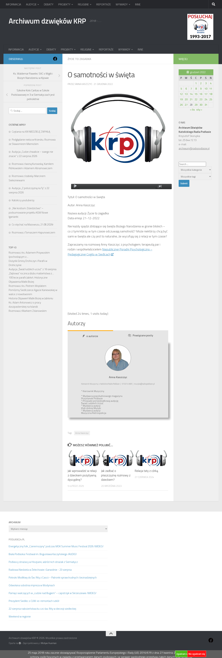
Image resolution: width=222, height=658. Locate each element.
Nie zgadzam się (197, 654)
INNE (137, 4)
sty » (199, 110)
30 (200, 105)
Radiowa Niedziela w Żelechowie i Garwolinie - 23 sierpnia (40, 570)
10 (205, 89)
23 (200, 99)
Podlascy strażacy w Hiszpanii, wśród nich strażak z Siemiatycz (43, 562)
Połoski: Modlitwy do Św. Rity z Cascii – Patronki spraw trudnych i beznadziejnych (53, 577)
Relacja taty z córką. (146, 471)
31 (205, 105)
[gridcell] (118, 275)
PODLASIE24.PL (17, 539)
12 (181, 94)
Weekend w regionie (20, 616)
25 (210, 99)
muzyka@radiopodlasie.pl (144, 383)
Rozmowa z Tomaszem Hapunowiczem (33, 232)
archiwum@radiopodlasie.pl (194, 148)
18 (210, 94)
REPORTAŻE (103, 4)
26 (181, 105)
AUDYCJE (31, 4)
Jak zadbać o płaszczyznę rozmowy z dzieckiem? (115, 475)
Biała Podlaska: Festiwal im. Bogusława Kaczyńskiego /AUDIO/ (43, 554)
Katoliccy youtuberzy (23, 200)
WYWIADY (122, 4)
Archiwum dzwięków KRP (47, 21)
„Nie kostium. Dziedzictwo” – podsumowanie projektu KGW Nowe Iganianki (28, 212)
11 (210, 89)
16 (200, 94)
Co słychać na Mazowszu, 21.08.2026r (32, 224)
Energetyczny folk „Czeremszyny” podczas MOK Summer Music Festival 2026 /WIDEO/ (56, 546)
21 (191, 99)
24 (205, 99)
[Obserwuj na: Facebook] (55, 59)
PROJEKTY (64, 4)
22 (196, 99)
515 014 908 (127, 383)
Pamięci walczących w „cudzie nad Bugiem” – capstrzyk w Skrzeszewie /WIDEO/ (52, 593)
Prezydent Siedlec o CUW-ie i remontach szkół (34, 601)
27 (186, 105)
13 (186, 94)
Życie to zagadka (79, 59)
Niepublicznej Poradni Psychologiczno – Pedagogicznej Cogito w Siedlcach (110, 252)
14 (191, 94)
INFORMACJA (13, 4)
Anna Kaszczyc (82, 433)
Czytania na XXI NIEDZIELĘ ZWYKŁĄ (31, 132)
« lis (192, 110)
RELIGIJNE (83, 4)
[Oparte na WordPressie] (20, 643)
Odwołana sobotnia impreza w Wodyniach (32, 585)
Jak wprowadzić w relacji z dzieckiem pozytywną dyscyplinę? (82, 475)
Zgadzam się (182, 654)
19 (181, 99)
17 (205, 94)
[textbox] (118, 300)
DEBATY (48, 4)
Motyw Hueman (49, 643)
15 (196, 94)
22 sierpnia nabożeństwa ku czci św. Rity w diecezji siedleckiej (42, 609)
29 (196, 105)
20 (186, 99)
